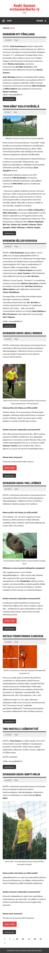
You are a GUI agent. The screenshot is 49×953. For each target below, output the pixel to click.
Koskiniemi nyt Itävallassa (19, 34)
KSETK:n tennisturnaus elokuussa (23, 636)
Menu (9, 20)
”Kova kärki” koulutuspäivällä (21, 106)
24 (23, 939)
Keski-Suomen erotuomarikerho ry (24, 7)
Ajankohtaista (9, 99)
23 (17, 939)
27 (41, 939)
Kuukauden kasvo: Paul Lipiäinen (22, 483)
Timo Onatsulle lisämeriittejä (20, 729)
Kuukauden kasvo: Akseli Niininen (22, 333)
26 (35, 939)
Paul (16, 40)
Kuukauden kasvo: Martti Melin (21, 774)
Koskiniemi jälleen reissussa (20, 240)
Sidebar (39, 20)
